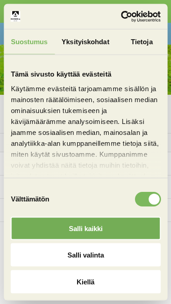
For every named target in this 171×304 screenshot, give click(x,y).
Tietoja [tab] (142, 42)
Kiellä (85, 281)
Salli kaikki (86, 228)
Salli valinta (85, 255)
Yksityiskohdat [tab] (85, 42)
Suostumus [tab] (29, 42)
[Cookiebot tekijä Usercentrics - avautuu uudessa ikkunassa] (122, 16)
